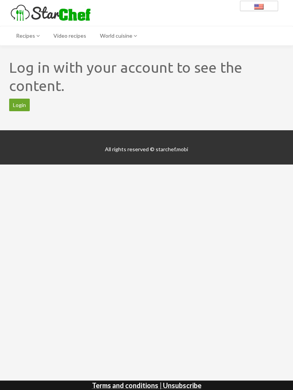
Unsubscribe (182, 385)
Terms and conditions (125, 385)
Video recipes (69, 35)
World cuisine (117, 35)
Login (19, 105)
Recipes (26, 35)
